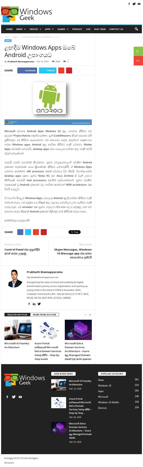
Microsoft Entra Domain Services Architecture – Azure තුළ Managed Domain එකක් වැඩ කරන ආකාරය (78, 351)
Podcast (77, 29)
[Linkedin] (34, 304)
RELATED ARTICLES (17, 314)
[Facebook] (129, 4)
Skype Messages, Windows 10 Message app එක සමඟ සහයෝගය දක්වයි (73, 253)
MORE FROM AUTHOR (44, 314)
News (19, 29)
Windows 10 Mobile (108, 402)
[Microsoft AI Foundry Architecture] (17, 330)
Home (9, 29)
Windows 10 (104, 385)
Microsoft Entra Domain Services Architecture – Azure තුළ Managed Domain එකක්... (80, 430)
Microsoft (103, 396)
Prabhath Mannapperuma (20, 61)
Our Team (100, 29)
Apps (47, 29)
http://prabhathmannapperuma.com (42, 277)
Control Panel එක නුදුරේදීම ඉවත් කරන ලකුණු (22, 251)
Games (61, 29)
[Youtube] (139, 4)
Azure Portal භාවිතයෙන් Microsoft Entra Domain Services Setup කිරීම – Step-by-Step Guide (48, 351)
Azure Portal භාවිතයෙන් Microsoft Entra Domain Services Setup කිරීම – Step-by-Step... (80, 406)
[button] (136, 29)
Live (88, 29)
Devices (34, 29)
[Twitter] (134, 4)
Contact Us (116, 29)
